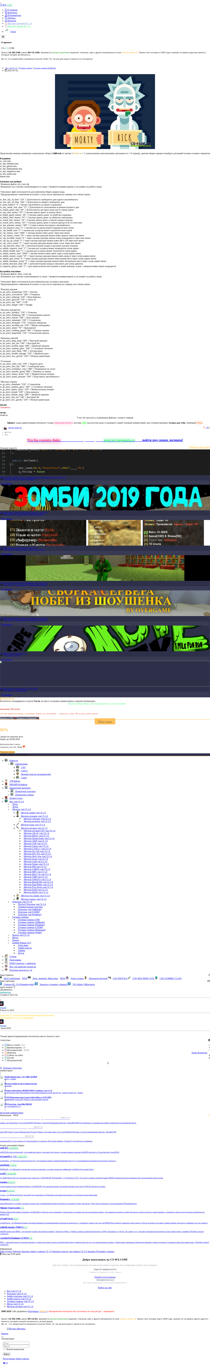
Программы (15, 960)
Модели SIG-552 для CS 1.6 (37, 854)
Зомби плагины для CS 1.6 (20, 1296)
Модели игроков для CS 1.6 (34, 816)
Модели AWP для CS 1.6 (35, 841)
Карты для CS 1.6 (20, 935)
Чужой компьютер (15, 1349)
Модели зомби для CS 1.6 (33, 813)
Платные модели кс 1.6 (20, 970)
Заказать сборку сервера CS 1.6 (36, 1251)
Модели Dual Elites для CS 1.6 (38, 884)
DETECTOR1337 (15, 428)
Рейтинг (11, 18)
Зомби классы (25, 948)
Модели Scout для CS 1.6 (35, 859)
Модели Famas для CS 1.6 (36, 864)
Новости (13, 760)
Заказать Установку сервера (100, 1251)
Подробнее (6, 483)
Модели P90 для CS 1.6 (34, 866)
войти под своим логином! (162, 440)
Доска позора (77, 978)
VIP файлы (14, 781)
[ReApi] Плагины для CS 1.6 (32, 904)
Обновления (21, 764)
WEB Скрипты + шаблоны (22, 963)
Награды (11, 21)
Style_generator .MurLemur (48, 978)
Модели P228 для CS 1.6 (35, 890)
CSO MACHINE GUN (143, 978)
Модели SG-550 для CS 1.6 (36, 851)
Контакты (12, 12)
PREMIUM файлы (18, 784)
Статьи (12, 956)
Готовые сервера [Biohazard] (32, 930)
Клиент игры (15, 798)
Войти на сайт (105, 1287)
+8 (207, 427)
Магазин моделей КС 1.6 (19, 23)
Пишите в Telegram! (27, 718)
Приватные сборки (24, 795)
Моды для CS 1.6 (15, 1304)
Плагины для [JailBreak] (27, 479)
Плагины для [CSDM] (29, 912)
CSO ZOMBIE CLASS (170, 978)
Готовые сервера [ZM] (35, 514)
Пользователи (14, 15)
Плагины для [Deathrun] (29, 914)
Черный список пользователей (35, 774)
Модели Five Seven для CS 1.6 (38, 887)
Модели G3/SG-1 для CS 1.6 (37, 848)
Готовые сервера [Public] (36, 550)
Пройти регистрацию (105, 1277)
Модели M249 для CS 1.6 (35, 892)
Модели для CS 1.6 (21, 809)
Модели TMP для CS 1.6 (35, 877)
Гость (13, 31)
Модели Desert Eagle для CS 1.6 (38, 838)
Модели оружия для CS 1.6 (33, 828)
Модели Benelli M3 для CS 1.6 (38, 882)
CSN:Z (24, 771)
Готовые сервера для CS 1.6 (20, 1301)
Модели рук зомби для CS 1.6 (35, 896)
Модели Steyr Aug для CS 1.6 (37, 856)
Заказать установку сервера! (53, 984)
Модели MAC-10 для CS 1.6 (37, 874)
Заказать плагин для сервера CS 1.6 (69, 1251)
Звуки (15, 807)
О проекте (12, 10)
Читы (15, 804)
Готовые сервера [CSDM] (30, 927)
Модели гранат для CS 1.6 (33, 899)
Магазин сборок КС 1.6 (18, 26)
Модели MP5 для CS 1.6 (35, 872)
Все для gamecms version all (22, 967)
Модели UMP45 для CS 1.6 (36, 869)
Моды (18, 655)
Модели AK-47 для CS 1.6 (36, 833)
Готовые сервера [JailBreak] (45, 68)
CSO (23, 767)
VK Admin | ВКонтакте (83, 984)
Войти (6, 1354)
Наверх (4, 1333)
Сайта (23, 777)
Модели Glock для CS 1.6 (35, 846)
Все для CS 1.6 (11, 68)
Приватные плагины (25, 791)
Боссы (21, 953)
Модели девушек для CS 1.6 (37, 819)
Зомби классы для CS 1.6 (19, 1299)
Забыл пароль (22, 1358)
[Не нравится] (204, 427)
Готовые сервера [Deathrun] (31, 925)
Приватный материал (20, 788)
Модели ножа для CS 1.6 (32, 825)
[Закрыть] (3, 36)
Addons (21, 950)
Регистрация (9, 1358)
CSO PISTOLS (120, 978)
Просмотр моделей (98, 978)
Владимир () (38, 1311)
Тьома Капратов (199, 1052)
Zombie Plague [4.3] (21, 943)
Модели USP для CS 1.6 (35, 843)
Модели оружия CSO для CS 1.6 (39, 830)
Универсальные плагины (30, 907)
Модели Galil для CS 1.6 (35, 861)
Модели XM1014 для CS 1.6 (37, 879)
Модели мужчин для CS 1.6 (37, 821)
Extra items (23, 945)
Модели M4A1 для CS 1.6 (36, 836)
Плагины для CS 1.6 (11, 479)
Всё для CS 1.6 (14, 1291)
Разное (15, 940)
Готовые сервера (25, 68)
